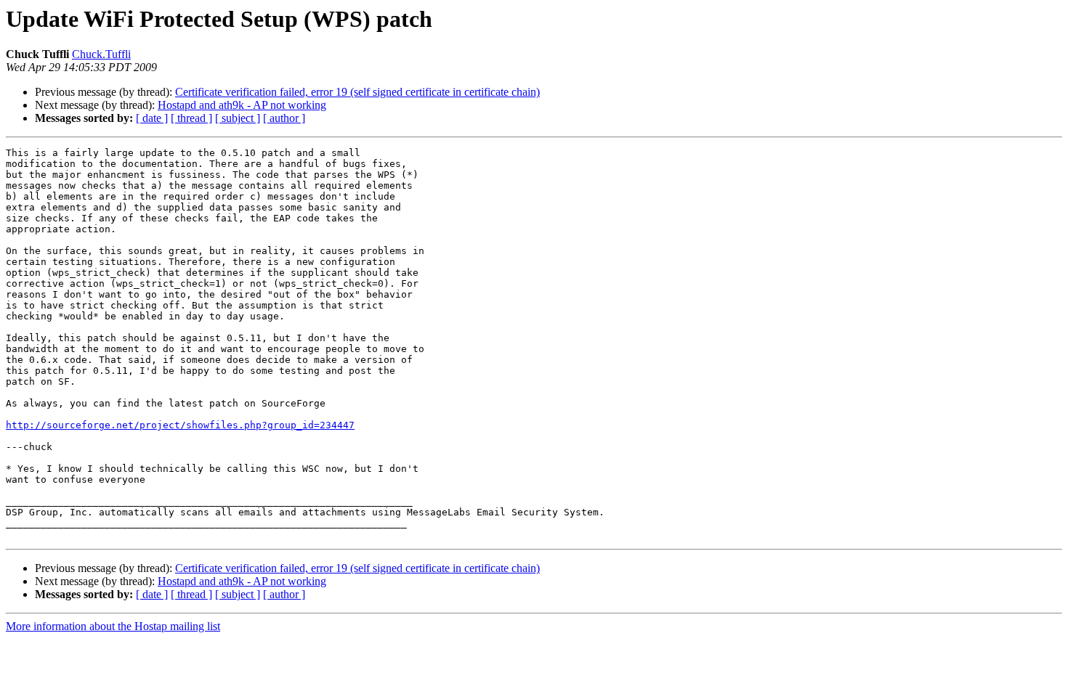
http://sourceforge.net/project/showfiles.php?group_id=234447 (180, 425)
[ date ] (152, 118)
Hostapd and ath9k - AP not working (242, 105)
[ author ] (284, 118)
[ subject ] (237, 118)
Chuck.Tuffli (101, 54)
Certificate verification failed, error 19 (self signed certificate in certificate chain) (357, 92)
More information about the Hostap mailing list (113, 626)
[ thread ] (191, 118)
